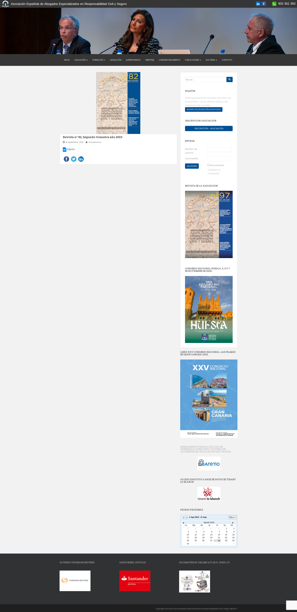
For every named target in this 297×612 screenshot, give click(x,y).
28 (219, 540)
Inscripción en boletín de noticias (204, 109)
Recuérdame (217, 165)
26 (203, 540)
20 (211, 538)
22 (226, 538)
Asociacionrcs (94, 142)
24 (188, 540)
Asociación (80, 60)
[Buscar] (229, 79)
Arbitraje (149, 60)
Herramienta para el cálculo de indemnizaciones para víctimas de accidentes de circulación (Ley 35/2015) (205, 449)
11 (196, 535)
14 (219, 535)
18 (196, 538)
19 (203, 538)
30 (233, 540)
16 (233, 535)
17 (188, 538)
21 (219, 538)
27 (211, 540)
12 (203, 535)
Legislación (115, 60)
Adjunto (70, 149)
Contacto (227, 60)
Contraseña (191, 158)
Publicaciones (192, 60)
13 (211, 535)
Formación (98, 60)
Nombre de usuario (191, 151)
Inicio (67, 60)
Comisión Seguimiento (169, 60)
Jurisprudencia (133, 60)
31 (188, 544)
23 (233, 538)
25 (196, 540)
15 (226, 535)
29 (226, 540)
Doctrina (211, 60)
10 (188, 535)
